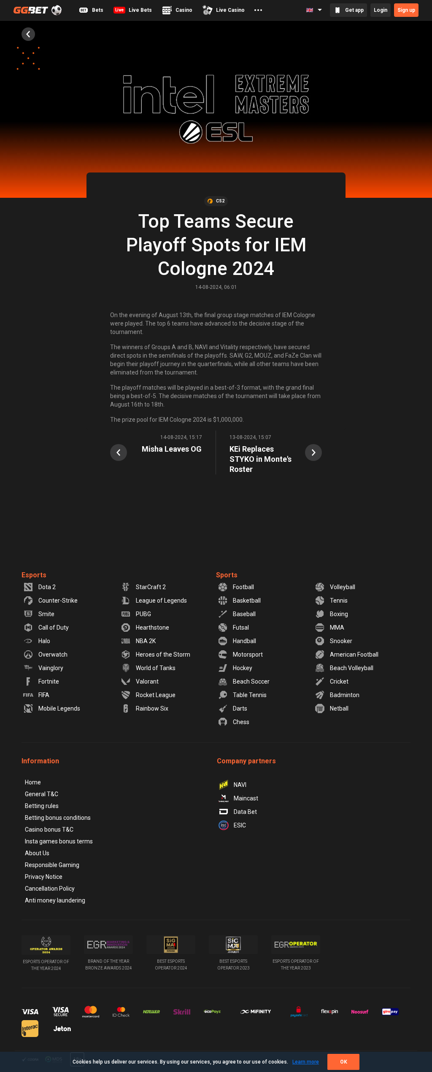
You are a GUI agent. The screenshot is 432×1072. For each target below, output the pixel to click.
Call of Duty (53, 627)
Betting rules (42, 806)
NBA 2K (146, 641)
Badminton (344, 695)
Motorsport (248, 654)
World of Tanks (156, 668)
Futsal (241, 627)
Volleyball (342, 587)
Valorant (147, 681)
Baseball (244, 614)
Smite (46, 614)
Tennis (339, 600)
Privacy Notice (43, 876)
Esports (34, 575)
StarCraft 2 (151, 587)
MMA (337, 627)
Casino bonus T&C (49, 829)
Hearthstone (152, 627)
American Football (354, 654)
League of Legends (161, 600)
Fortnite (48, 681)
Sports (227, 575)
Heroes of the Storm (163, 654)
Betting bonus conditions (58, 817)
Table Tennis (250, 695)
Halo (44, 641)
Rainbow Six (152, 708)
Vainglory (50, 668)
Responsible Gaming (52, 865)
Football (243, 587)
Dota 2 (47, 587)
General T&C (41, 794)
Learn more (305, 1062)
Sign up (406, 10)
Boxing (339, 614)
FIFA (43, 695)
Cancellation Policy (50, 888)
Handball (244, 641)
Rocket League (156, 695)
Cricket (339, 681)
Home (33, 782)
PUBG (143, 614)
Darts (240, 708)
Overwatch (53, 654)
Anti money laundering (55, 900)
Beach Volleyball (351, 668)
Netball (339, 708)
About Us (37, 853)
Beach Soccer (251, 681)
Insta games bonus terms (59, 841)
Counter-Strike (58, 600)
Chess (241, 722)
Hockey (242, 668)
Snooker (341, 641)
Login (380, 10)
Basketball (247, 600)
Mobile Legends (59, 708)
